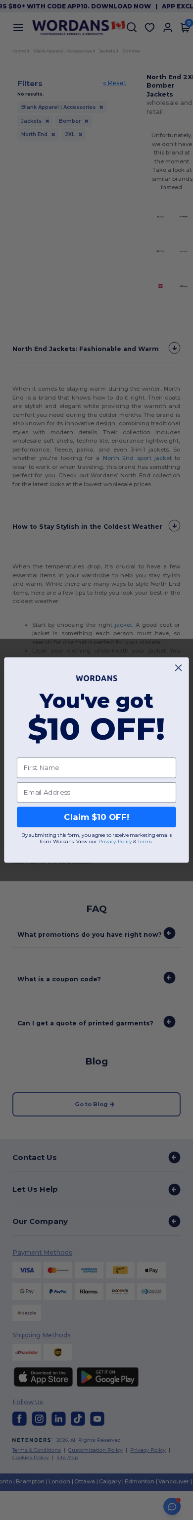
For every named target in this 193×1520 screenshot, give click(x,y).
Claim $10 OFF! (96, 817)
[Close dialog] (178, 667)
